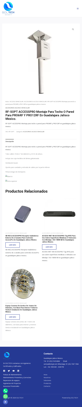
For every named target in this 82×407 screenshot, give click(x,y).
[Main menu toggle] (78, 8)
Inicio (7, 101)
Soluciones (47, 380)
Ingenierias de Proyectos (12, 383)
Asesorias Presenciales (11, 386)
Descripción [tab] (9, 141)
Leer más (12, 245)
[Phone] (5, 390)
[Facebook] (4, 371)
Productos (47, 383)
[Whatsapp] (5, 396)
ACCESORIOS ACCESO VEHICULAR (35, 101)
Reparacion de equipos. (11, 380)
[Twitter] (9, 371)
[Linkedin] (18, 371)
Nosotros (47, 377)
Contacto (47, 386)
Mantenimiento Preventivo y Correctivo (17, 377)
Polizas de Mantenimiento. (12, 374)
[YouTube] (14, 371)
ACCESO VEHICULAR (16, 101)
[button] (73, 29)
